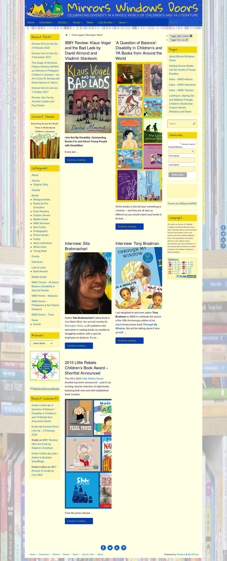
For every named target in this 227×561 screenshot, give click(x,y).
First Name (173, 156)
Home (33, 554)
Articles (36, 180)
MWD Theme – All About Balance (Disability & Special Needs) (45, 286)
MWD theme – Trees (43, 314)
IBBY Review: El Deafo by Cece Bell (44, 471)
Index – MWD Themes (181, 90)
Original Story (40, 184)
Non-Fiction (39, 227)
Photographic (40, 231)
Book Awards (40, 271)
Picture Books (40, 235)
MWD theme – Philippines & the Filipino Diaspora (45, 305)
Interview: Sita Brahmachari (77, 245)
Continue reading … (77, 160)
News (35, 320)
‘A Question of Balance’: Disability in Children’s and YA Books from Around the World (139, 50)
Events (35, 256)
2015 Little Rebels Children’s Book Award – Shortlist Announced (86, 367)
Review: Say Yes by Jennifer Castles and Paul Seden (43, 101)
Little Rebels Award (92, 378)
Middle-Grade (40, 219)
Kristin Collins (39, 405)
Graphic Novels (41, 215)
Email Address (180, 147)
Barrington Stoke (74, 325)
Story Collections (42, 243)
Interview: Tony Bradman (137, 243)
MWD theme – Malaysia (45, 295)
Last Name (173, 164)
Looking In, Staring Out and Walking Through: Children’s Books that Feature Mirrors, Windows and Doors (181, 103)
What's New (39, 247)
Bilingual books (41, 199)
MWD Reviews (41, 223)
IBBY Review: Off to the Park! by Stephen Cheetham (45, 444)
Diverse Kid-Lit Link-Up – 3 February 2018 (45, 430)
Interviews (37, 262)
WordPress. (193, 554)
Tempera (181, 554)
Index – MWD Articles (181, 79)
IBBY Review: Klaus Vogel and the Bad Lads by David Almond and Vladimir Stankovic (88, 50)
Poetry (36, 239)
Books (35, 195)
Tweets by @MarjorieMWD (182, 203)
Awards (36, 190)
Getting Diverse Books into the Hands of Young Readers (182, 70)
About (35, 175)
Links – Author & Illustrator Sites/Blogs (45, 457)
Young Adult (39, 251)
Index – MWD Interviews (182, 84)
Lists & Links (39, 267)
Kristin (35, 426)
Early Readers (41, 211)
